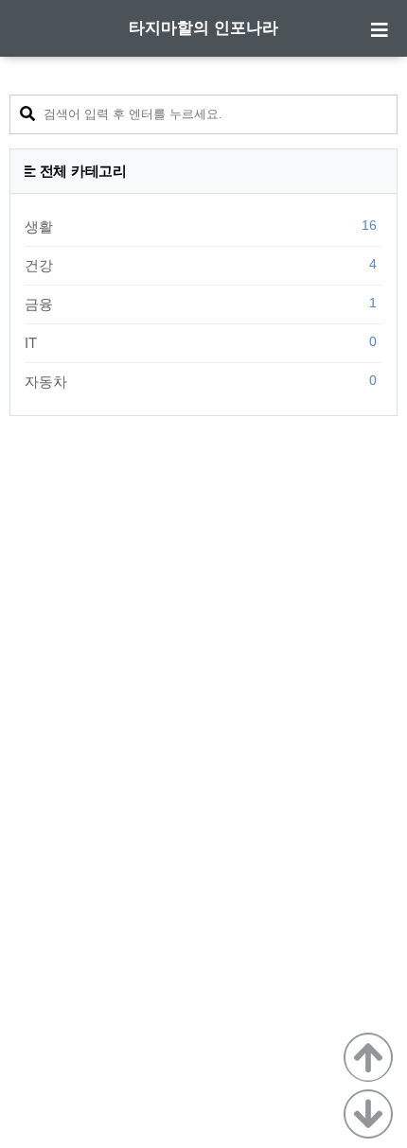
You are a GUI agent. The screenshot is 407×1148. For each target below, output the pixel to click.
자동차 (201, 381)
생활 (201, 226)
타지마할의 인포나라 (203, 28)
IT (201, 342)
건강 (201, 264)
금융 (201, 303)
